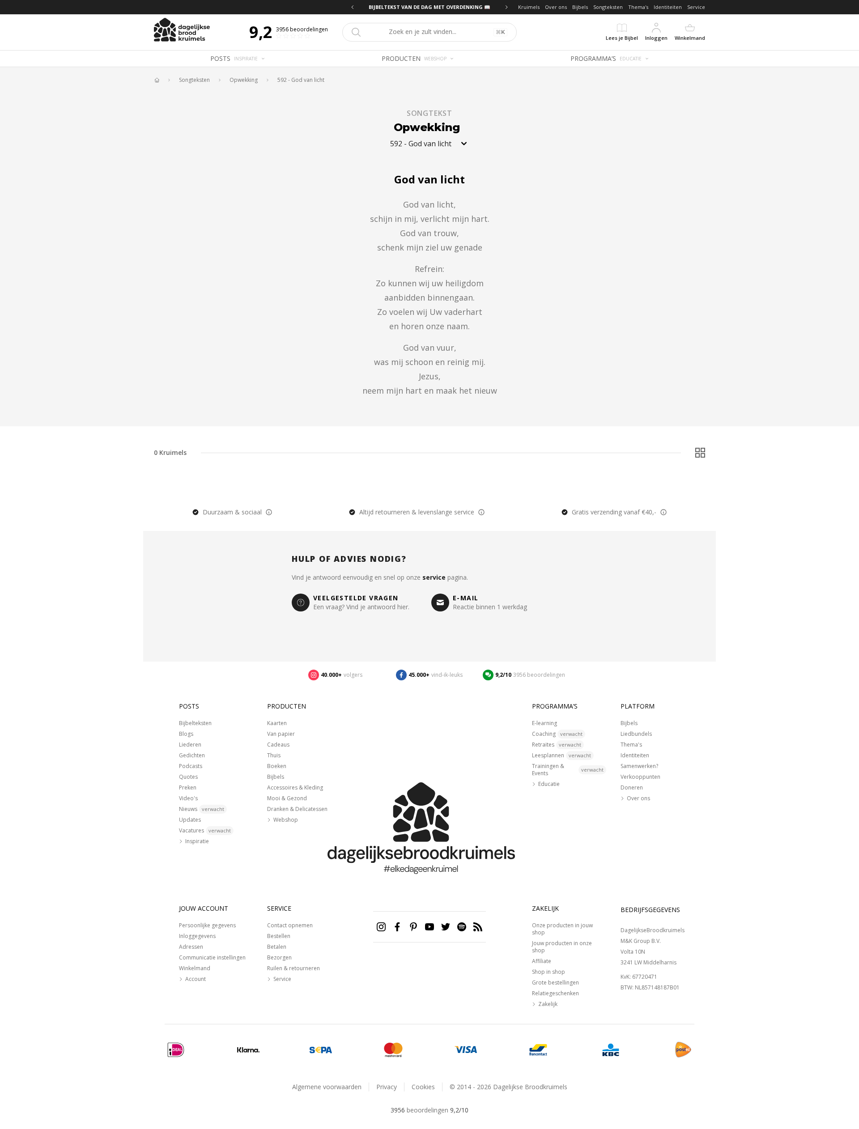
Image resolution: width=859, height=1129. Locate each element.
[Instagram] (381, 926)
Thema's (638, 7)
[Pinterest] (413, 926)
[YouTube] (429, 926)
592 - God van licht (300, 80)
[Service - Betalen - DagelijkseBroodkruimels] (176, 1050)
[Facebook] (397, 926)
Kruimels (529, 7)
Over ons (556, 7)
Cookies (423, 1086)
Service (696, 7)
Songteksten (608, 7)
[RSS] (477, 926)
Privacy (386, 1086)
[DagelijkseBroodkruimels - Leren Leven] (156, 80)
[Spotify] (461, 926)
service (434, 577)
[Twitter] (445, 926)
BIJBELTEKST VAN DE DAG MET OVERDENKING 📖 (429, 7)
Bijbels (580, 7)
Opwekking (244, 80)
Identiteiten (668, 7)
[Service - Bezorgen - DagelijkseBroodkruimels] (683, 1050)
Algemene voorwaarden (326, 1086)
